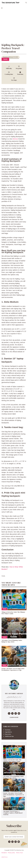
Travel (5, 59)
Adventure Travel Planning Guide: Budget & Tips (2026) (12, 641)
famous (15, 139)
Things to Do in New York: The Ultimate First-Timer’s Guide (13, 613)
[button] (26, 2)
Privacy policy (11, 852)
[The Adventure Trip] (10, 2)
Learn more (14, 717)
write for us (4, 857)
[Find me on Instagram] (15, 713)
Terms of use (19, 852)
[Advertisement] (14, 25)
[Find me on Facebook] (9, 713)
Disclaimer (4, 852)
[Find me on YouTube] (19, 713)
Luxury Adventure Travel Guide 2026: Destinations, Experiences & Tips (13, 669)
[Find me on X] (12, 713)
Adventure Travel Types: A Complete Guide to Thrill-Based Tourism (12, 812)
